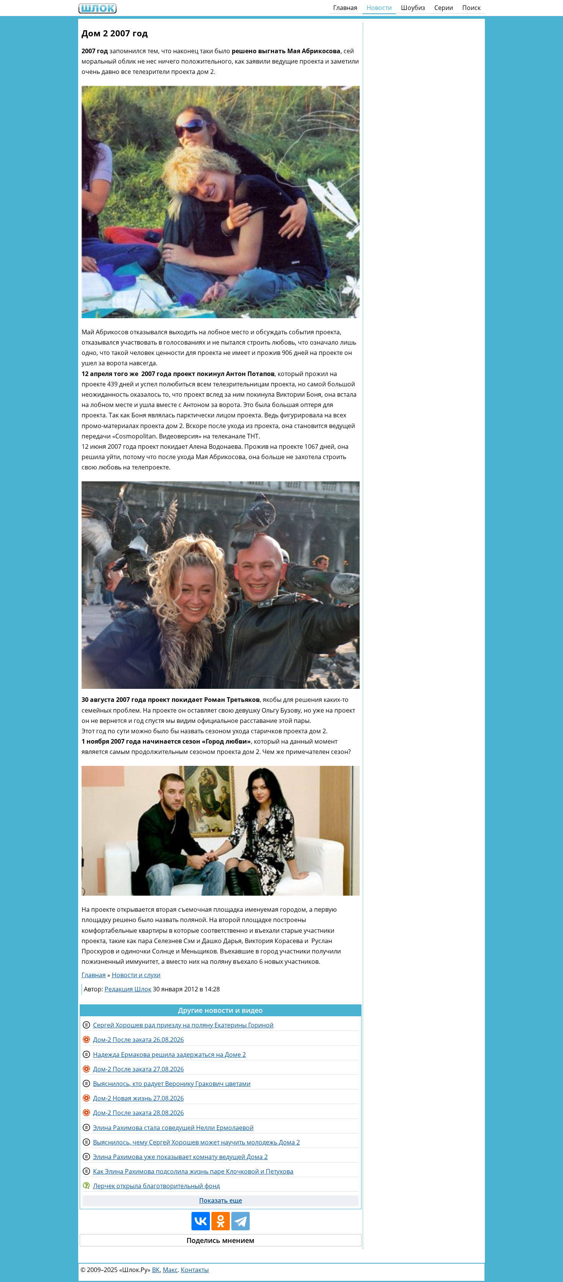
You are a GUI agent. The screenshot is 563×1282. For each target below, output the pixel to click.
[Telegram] (240, 1221)
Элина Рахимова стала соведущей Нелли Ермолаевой (173, 1127)
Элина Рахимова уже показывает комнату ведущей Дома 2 (180, 1157)
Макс (170, 1270)
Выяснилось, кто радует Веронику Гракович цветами (171, 1083)
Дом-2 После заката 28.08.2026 (138, 1113)
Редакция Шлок (128, 989)
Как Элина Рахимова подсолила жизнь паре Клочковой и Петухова (193, 1171)
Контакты (195, 1270)
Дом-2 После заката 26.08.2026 (138, 1039)
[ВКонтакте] (200, 1221)
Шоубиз (413, 7)
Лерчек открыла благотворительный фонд (156, 1186)
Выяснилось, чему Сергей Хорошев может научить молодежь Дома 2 (196, 1142)
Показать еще (220, 1200)
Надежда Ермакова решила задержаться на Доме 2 (169, 1054)
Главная (345, 7)
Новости (379, 7)
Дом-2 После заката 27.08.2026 (138, 1069)
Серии (443, 7)
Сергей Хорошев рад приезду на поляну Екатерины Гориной (183, 1025)
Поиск (471, 7)
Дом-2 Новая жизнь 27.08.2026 (138, 1098)
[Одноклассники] (220, 1221)
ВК (156, 1270)
